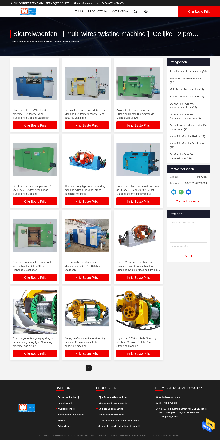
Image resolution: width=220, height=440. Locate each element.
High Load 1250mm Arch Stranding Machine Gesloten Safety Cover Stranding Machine (136, 342)
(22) (188, 127)
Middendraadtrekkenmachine (113, 403)
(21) (187, 96)
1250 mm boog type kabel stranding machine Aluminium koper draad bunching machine (85, 190)
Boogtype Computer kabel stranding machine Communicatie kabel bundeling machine (85, 342)
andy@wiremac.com (87, 3)
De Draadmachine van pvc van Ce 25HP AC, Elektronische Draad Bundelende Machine (32, 190)
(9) (185, 116)
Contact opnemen (188, 201)
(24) (183, 105)
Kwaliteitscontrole (67, 409)
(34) (186, 80)
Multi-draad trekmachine (110, 409)
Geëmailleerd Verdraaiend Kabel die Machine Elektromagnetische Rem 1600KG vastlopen (85, 114)
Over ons (119, 11)
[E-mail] (188, 192)
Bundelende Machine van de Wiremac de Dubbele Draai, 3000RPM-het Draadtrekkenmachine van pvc (138, 190)
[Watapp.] (181, 192)
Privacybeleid (64, 426)
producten (24, 41)
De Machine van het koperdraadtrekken (118, 420)
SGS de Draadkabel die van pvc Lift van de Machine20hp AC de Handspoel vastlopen (33, 266)
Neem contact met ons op (71, 414)
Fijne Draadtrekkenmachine (112, 397)
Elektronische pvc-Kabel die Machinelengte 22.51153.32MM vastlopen (82, 266)
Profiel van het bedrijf (68, 397)
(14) (187, 89)
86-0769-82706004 (114, 3)
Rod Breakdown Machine (111, 414)
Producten (96, 11)
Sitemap (62, 420)
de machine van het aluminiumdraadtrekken (120, 426)
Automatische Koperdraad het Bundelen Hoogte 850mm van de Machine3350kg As (135, 114)
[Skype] (174, 192)
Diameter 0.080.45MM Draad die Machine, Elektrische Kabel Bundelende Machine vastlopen (31, 114)
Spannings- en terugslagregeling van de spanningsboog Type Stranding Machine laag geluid (34, 342)
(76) (188, 71)
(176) (181, 156)
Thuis (79, 11)
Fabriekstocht (65, 403)
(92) (187, 145)
